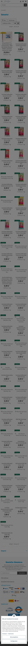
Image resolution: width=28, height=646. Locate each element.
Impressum (4, 633)
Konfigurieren (14, 641)
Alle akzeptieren (14, 637)
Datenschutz (11, 633)
